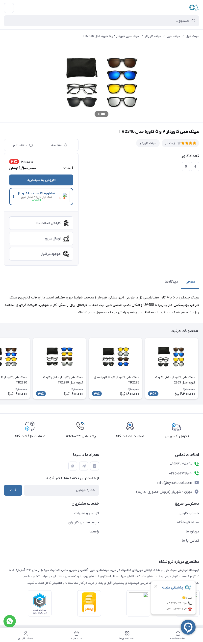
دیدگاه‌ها (171, 281)
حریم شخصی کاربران (83, 522)
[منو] (9, 8)
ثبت (13, 490)
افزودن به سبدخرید (41, 180)
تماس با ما (190, 540)
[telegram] (83, 466)
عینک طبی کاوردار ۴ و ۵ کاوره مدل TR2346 (111, 36)
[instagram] (94, 466)
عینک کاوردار (153, 36)
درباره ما (192, 531)
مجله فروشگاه (188, 522)
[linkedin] (72, 466)
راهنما (94, 531)
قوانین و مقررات (86, 513)
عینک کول (192, 36)
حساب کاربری (188, 513)
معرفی (190, 281)
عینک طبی (173, 36)
